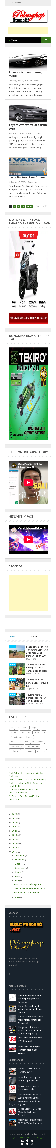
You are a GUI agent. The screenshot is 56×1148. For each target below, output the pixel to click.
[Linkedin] (27, 1144)
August (18, 872)
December (20, 855)
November (20, 859)
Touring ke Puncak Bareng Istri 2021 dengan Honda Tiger (36, 667)
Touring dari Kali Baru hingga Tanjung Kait (37, 682)
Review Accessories (19, 741)
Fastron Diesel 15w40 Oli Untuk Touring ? (28, 779)
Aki (12, 727)
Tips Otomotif (27, 751)
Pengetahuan (17, 737)
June (17, 880)
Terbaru (14, 751)
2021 (14, 826)
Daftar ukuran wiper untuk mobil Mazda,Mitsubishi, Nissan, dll (30, 1019)
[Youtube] (32, 1144)
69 (23, 206)
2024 (14, 814)
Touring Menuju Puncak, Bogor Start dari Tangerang (36, 697)
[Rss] (22, 1140)
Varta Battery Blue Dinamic (28, 177)
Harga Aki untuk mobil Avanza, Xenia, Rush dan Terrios (30, 1009)
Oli (44, 732)
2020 (14, 830)
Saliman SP (31, 1137)
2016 (14, 847)
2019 (14, 835)
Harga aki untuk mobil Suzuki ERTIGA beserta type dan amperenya (29, 1030)
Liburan (12, 647)
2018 (14, 839)
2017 (14, 843)
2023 (14, 818)
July (16, 876)
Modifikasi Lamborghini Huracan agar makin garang (29, 1049)
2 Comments (35, 80)
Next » (29, 206)
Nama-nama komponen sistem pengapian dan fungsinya (29, 998)
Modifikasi (25, 732)
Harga (33, 727)
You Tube (41, 751)
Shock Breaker (32, 746)
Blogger (40, 1137)
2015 (14, 851)
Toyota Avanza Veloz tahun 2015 (28, 126)
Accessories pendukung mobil (25, 74)
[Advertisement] (32, 30)
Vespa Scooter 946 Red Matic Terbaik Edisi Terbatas (29, 1112)
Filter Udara (22, 727)
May (17, 897)
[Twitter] (32, 1140)
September (20, 868)
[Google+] (22, 1144)
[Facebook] (27, 1140)
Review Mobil (37, 741)
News (36, 732)
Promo (29, 737)
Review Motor (17, 746)
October (19, 863)
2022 (14, 822)
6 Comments (35, 133)
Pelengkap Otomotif (17, 1137)
